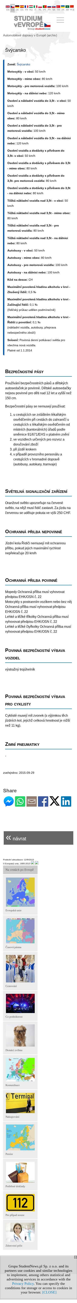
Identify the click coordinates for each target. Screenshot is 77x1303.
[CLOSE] (49, 1292)
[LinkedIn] (66, 805)
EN (7, 9)
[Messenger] (9, 805)
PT (44, 9)
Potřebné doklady (15, 1186)
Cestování (11, 986)
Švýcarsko (23, 64)
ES (22, 9)
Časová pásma (13, 947)
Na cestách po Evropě (20, 869)
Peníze (9, 1154)
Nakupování (12, 1116)
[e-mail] (31, 805)
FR (26, 9)
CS (12, 9)
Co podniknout (14, 1016)
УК (63, 9)
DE (17, 9)
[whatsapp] (20, 805)
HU (31, 9)
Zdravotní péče (14, 1245)
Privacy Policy (23, 1283)
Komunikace (13, 1085)
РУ (49, 9)
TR (58, 9)
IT (35, 9)
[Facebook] (43, 805)
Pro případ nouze (15, 1215)
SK (53, 9)
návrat (16, 836)
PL (40, 9)
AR (67, 9)
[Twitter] (54, 804)
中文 (72, 9)
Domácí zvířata (14, 1050)
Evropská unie (14, 910)
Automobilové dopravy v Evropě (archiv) (30, 35)
